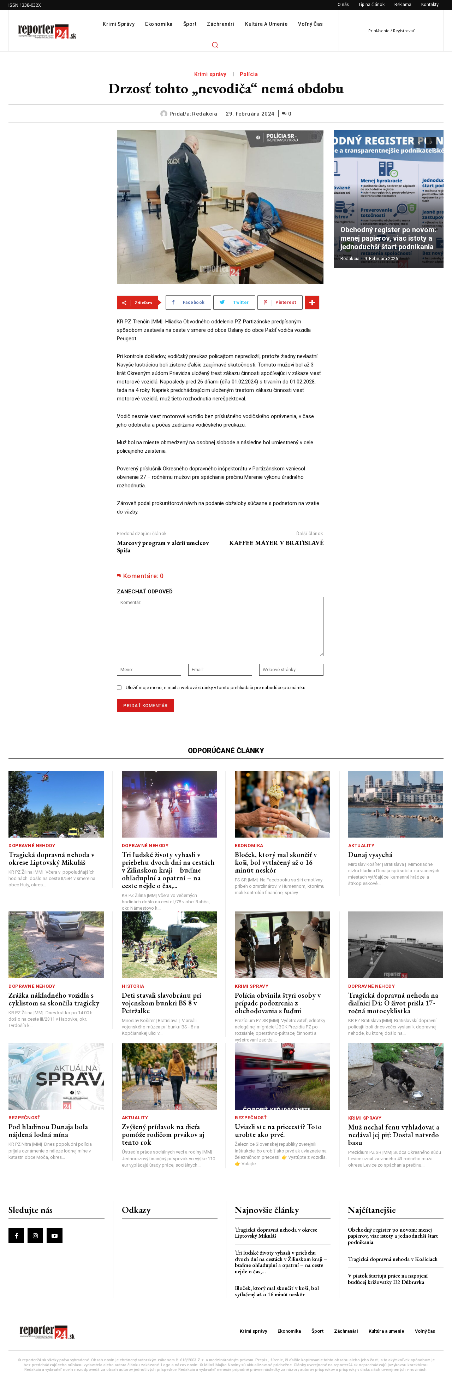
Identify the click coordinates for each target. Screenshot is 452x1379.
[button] (214, 44)
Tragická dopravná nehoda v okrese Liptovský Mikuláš (51, 858)
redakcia (204, 114)
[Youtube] (54, 1235)
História (133, 986)
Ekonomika (249, 845)
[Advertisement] (57, 236)
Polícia (249, 74)
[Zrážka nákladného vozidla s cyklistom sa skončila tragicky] (56, 944)
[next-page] (431, 142)
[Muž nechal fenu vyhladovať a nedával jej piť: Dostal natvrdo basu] (396, 1076)
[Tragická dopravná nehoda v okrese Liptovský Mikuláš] (56, 804)
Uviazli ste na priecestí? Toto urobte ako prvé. (278, 1130)
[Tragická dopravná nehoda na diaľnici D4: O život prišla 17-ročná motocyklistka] (396, 944)
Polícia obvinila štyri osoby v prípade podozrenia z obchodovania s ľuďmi (278, 1003)
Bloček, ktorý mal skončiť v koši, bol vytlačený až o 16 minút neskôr (276, 862)
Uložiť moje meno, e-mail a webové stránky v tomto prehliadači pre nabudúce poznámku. (216, 687)
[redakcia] (165, 113)
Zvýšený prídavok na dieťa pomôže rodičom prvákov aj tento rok (163, 1134)
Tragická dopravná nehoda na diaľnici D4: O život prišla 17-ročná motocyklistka (393, 1003)
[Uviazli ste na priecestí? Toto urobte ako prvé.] (282, 1076)
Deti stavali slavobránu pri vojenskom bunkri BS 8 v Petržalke (161, 1003)
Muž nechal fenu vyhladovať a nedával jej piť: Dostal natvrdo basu (393, 1134)
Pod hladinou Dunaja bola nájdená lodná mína (48, 1130)
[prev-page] (419, 142)
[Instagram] (35, 1235)
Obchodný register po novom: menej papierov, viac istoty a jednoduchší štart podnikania (388, 238)
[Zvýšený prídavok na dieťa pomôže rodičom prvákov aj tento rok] (169, 1076)
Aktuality (361, 845)
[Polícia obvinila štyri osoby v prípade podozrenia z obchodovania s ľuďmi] (282, 944)
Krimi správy (210, 74)
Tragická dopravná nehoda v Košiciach (393, 1259)
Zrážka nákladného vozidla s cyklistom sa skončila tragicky (53, 999)
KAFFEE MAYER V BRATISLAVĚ (276, 543)
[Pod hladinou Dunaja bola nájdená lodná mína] (56, 1076)
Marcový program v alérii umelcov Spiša (163, 546)
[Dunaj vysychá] (396, 804)
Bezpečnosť (24, 1117)
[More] (312, 302)
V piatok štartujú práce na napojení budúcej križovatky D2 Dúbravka (388, 1279)
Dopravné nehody (31, 845)
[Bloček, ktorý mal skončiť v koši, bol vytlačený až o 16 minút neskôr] (282, 804)
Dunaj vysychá (370, 854)
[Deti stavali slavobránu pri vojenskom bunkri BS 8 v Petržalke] (169, 944)
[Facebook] (16, 1235)
